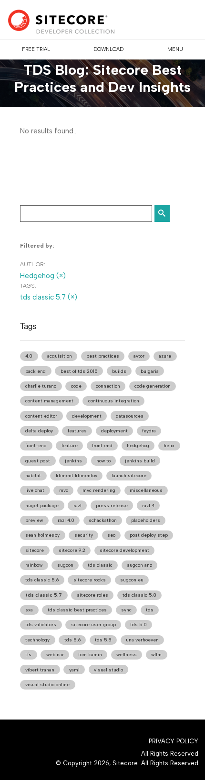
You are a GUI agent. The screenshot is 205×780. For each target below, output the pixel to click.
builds (119, 371)
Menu (175, 49)
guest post (37, 460)
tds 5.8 (103, 639)
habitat (33, 475)
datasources (130, 416)
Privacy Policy (173, 741)
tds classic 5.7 (43, 595)
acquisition (59, 356)
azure (165, 356)
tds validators (40, 624)
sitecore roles (92, 595)
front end (102, 445)
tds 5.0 (138, 624)
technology (37, 639)
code (76, 386)
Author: (32, 264)
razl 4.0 (66, 520)
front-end (36, 445)
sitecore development (124, 550)
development (87, 416)
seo (111, 535)
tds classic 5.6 (42, 579)
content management (49, 400)
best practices (102, 356)
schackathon (103, 520)
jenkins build (140, 460)
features (77, 430)
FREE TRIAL (36, 49)
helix (169, 445)
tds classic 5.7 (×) (48, 297)
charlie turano (40, 386)
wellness (126, 654)
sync (126, 609)
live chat (34, 490)
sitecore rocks (89, 579)
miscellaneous (146, 490)
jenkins (73, 460)
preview (34, 520)
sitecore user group (93, 624)
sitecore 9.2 (72, 550)
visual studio (108, 669)
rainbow (33, 565)
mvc (63, 490)
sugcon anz (139, 565)
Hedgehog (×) (43, 275)
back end (35, 371)
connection (108, 386)
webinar (55, 654)
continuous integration (113, 400)
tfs (28, 654)
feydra (149, 430)
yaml (74, 669)
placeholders (145, 520)
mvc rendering (98, 490)
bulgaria (150, 371)
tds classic (100, 565)
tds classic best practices (77, 609)
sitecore (34, 550)
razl (77, 505)
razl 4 (148, 505)
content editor (41, 416)
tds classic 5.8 (139, 595)
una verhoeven (142, 639)
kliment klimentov (76, 475)
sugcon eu (132, 579)
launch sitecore (129, 475)
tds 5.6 (72, 639)
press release (112, 505)
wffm (156, 654)
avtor (138, 356)
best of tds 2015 (79, 371)
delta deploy (39, 430)
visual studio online (47, 684)
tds (150, 609)
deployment (114, 430)
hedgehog (138, 445)
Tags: (28, 285)
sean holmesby (42, 535)
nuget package (42, 505)
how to (103, 460)
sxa (29, 609)
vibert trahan (39, 669)
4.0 (28, 356)
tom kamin (90, 654)
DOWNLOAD (108, 49)
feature (70, 445)
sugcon (65, 565)
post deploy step (149, 535)
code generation (152, 386)
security (83, 535)
